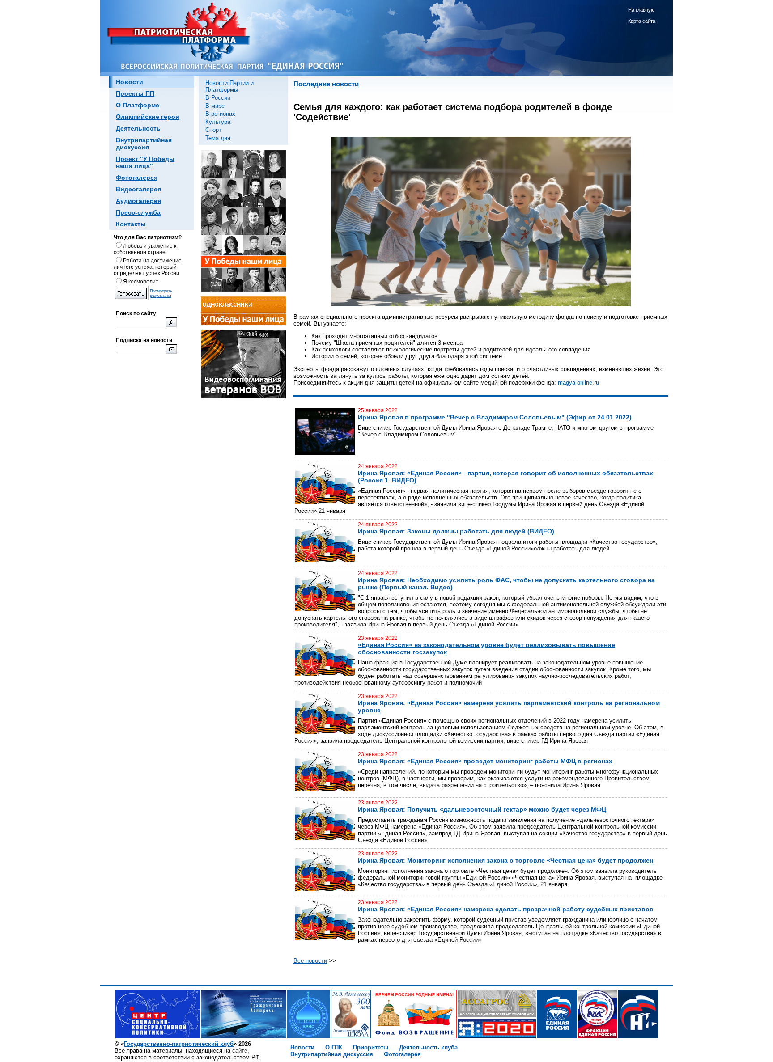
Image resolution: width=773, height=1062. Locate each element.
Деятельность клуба (428, 1047)
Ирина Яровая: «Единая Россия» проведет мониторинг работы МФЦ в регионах (485, 761)
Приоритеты (370, 1047)
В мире (215, 105)
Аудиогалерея (138, 200)
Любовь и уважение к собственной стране (145, 249)
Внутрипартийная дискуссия (144, 143)
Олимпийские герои (147, 116)
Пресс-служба (138, 212)
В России (217, 97)
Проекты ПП (135, 93)
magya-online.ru (578, 382)
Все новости (310, 960)
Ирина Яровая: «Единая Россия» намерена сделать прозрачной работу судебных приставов (506, 909)
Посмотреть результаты (161, 293)
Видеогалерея (138, 189)
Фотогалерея (136, 177)
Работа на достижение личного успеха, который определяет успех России (148, 267)
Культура (217, 121)
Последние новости (326, 84)
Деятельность (138, 128)
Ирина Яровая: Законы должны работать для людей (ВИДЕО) (456, 531)
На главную (641, 10)
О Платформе (137, 105)
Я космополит (140, 282)
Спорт (213, 130)
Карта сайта (641, 21)
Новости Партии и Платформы (229, 86)
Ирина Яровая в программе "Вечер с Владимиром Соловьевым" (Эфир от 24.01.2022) (495, 417)
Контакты (131, 224)
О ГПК (333, 1047)
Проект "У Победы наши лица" (145, 162)
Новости (129, 81)
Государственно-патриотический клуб (179, 1044)
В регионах (220, 113)
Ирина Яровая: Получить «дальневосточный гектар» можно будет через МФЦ (482, 809)
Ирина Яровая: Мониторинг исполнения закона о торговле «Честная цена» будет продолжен (505, 860)
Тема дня (217, 138)
